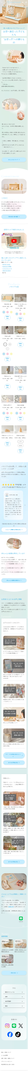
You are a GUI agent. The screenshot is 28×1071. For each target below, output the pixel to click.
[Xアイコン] (21, 1026)
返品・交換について (6, 1052)
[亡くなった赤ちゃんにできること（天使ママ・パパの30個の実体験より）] (14, 643)
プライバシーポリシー (6, 1061)
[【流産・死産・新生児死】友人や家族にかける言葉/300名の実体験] (14, 798)
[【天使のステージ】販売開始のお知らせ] (7, 943)
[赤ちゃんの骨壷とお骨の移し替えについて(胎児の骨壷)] (14, 735)
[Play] (14, 241)
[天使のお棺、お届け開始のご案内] (7, 958)
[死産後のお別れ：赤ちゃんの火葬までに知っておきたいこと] (14, 691)
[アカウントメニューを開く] (22, 2)
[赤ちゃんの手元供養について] (14, 714)
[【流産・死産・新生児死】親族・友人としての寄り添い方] (14, 843)
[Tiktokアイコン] (18, 1034)
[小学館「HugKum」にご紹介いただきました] (21, 943)
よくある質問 (4, 1055)
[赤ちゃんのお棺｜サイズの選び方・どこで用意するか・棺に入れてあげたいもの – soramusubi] (14, 666)
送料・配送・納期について (7, 1058)
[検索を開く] (5, 2)
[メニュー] (2, 2)
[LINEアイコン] (14, 1026)
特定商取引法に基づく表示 (7, 1064)
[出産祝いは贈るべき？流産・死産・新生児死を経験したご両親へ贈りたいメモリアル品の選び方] (14, 820)
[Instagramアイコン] (7, 1026)
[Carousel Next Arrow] (25, 505)
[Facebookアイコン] (10, 1034)
